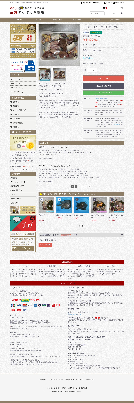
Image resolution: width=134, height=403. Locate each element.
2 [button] (83, 226)
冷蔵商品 (15, 106)
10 (85, 186)
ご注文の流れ (77, 20)
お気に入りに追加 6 (103, 86)
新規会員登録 (15, 199)
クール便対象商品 (19, 110)
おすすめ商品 (17, 123)
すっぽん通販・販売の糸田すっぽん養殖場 (67, 388)
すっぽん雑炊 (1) (16, 92)
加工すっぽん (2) (16, 79)
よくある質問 (95, 20)
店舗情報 (13, 178)
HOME (19, 20)
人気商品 (15, 127)
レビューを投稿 (45, 245)
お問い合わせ (115, 20)
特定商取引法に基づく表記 (74, 379)
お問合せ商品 (17, 119)
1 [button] (80, 226)
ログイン (13, 194)
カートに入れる (103, 78)
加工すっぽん (88, 58)
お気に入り (14, 203)
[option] (59, 45)
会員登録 (117, 124)
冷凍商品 (15, 102)
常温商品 (15, 114)
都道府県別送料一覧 (101, 98)
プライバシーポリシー (18, 182)
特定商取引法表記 (17, 186)
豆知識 (38, 20)
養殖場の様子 (57, 20)
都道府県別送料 (16, 190)
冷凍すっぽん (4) (16, 83)
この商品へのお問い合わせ (103, 92)
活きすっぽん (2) (16, 87)
